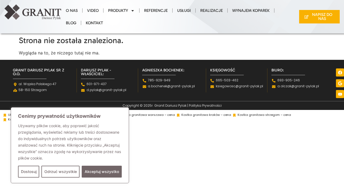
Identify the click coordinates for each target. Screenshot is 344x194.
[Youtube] (340, 94)
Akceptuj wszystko (102, 171)
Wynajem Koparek (251, 10)
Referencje (156, 10)
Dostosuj (29, 171)
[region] (70, 145)
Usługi (184, 10)
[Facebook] (340, 72)
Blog (71, 22)
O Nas (72, 10)
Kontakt (94, 22)
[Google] (340, 83)
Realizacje (211, 10)
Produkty (118, 10)
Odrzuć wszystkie (60, 171)
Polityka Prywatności (205, 105)
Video (93, 10)
